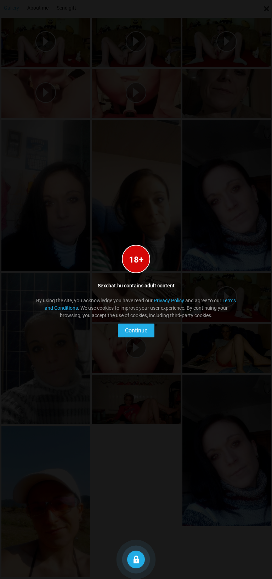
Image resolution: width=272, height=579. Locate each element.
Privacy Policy (169, 300)
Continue (136, 330)
